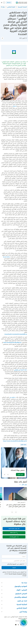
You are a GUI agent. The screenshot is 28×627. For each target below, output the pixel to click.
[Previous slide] (8, 474)
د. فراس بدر (13, 397)
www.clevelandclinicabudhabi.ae (12, 342)
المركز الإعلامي (11, 7)
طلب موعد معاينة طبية (14, 529)
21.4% (14, 106)
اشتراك (14, 568)
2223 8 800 (13, 533)
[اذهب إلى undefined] (26, 624)
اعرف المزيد (20, 474)
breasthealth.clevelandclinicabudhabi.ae (16, 334)
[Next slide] (4, 474)
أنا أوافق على (15, 564)
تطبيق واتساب (12, 537)
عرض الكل (24, 485)
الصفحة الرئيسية (22, 7)
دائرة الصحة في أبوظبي (20, 370)
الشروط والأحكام (11, 564)
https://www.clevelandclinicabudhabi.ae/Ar (15, 441)
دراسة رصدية (6, 257)
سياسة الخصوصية (21, 574)
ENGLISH (9, 2)
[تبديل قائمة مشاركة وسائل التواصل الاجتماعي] (2, 38)
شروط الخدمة (12, 574)
